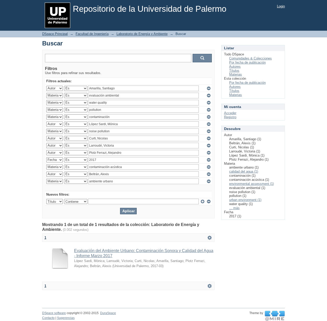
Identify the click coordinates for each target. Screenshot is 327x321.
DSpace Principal (55, 34)
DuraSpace (108, 313)
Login (281, 6)
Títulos (234, 71)
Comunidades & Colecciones (250, 58)
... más (234, 208)
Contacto (48, 318)
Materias (235, 74)
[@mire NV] (275, 316)
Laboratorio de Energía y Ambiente (142, 34)
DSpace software (54, 313)
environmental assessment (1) (251, 184)
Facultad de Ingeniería (92, 34)
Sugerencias (66, 318)
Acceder (230, 113)
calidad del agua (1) (243, 171)
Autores (235, 66)
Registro (230, 117)
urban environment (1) (245, 200)
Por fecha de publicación (247, 62)
